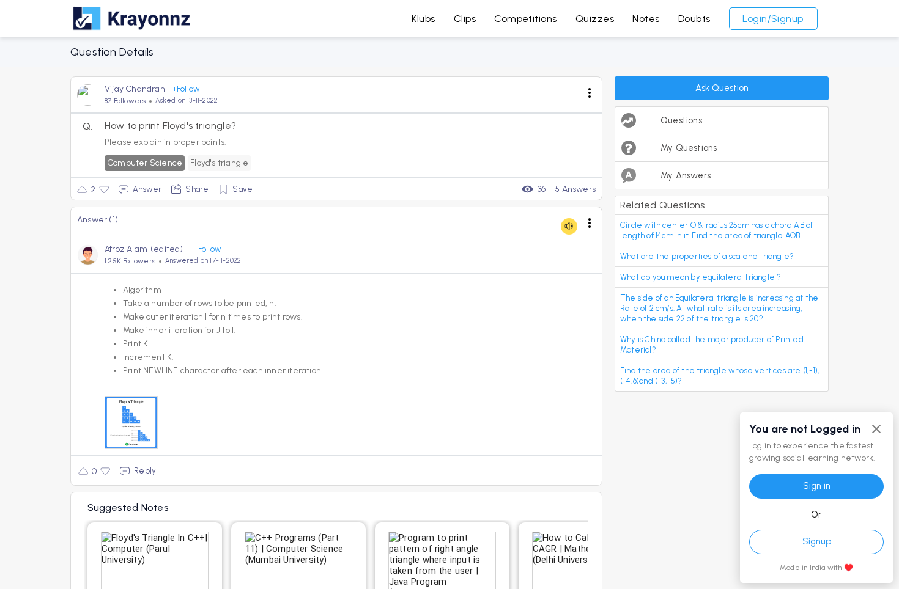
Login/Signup (773, 18)
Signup (816, 541)
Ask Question (722, 87)
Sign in (817, 485)
